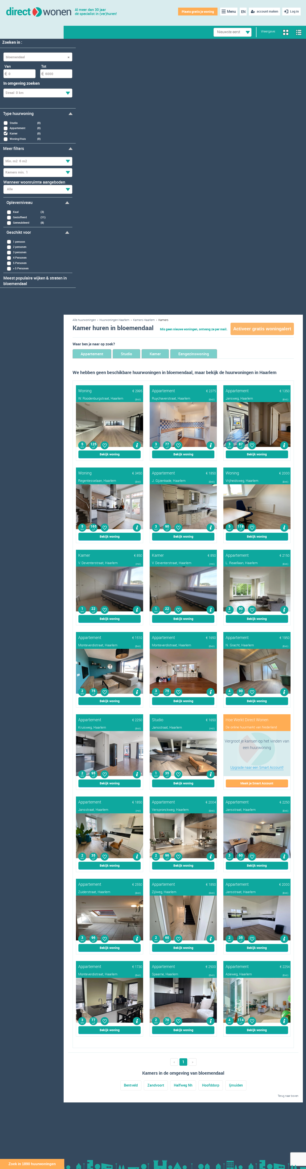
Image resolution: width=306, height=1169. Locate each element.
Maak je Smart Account (256, 783)
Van (7, 66)
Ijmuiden (236, 1085)
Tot (43, 66)
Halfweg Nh (183, 1085)
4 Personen (20, 257)
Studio (126, 353)
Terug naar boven (288, 1096)
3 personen (19, 252)
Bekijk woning (110, 454)
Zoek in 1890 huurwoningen (32, 1164)
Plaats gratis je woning (198, 11)
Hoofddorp (210, 1085)
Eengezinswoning (193, 353)
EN (243, 11)
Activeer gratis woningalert (262, 328)
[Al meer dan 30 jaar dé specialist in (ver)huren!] (38, 11)
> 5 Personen (21, 268)
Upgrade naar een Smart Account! (257, 767)
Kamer (155, 353)
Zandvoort (155, 1085)
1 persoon (19, 241)
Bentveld (131, 1085)
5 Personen (20, 263)
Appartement (92, 353)
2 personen (19, 247)
